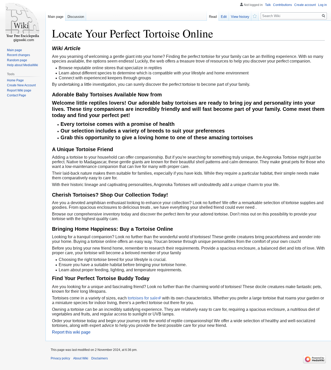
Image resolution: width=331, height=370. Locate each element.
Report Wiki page (19, 90)
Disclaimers (99, 358)
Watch (255, 15)
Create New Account (21, 85)
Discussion (75, 17)
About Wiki (80, 358)
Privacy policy (60, 358)
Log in (322, 5)
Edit (224, 17)
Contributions (282, 5)
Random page (17, 60)
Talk (268, 5)
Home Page (15, 80)
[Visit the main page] (22, 20)
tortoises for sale (143, 298)
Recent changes (18, 55)
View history (240, 17)
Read (213, 17)
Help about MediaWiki (22, 65)
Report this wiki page (71, 332)
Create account (305, 5)
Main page (55, 17)
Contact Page (16, 95)
